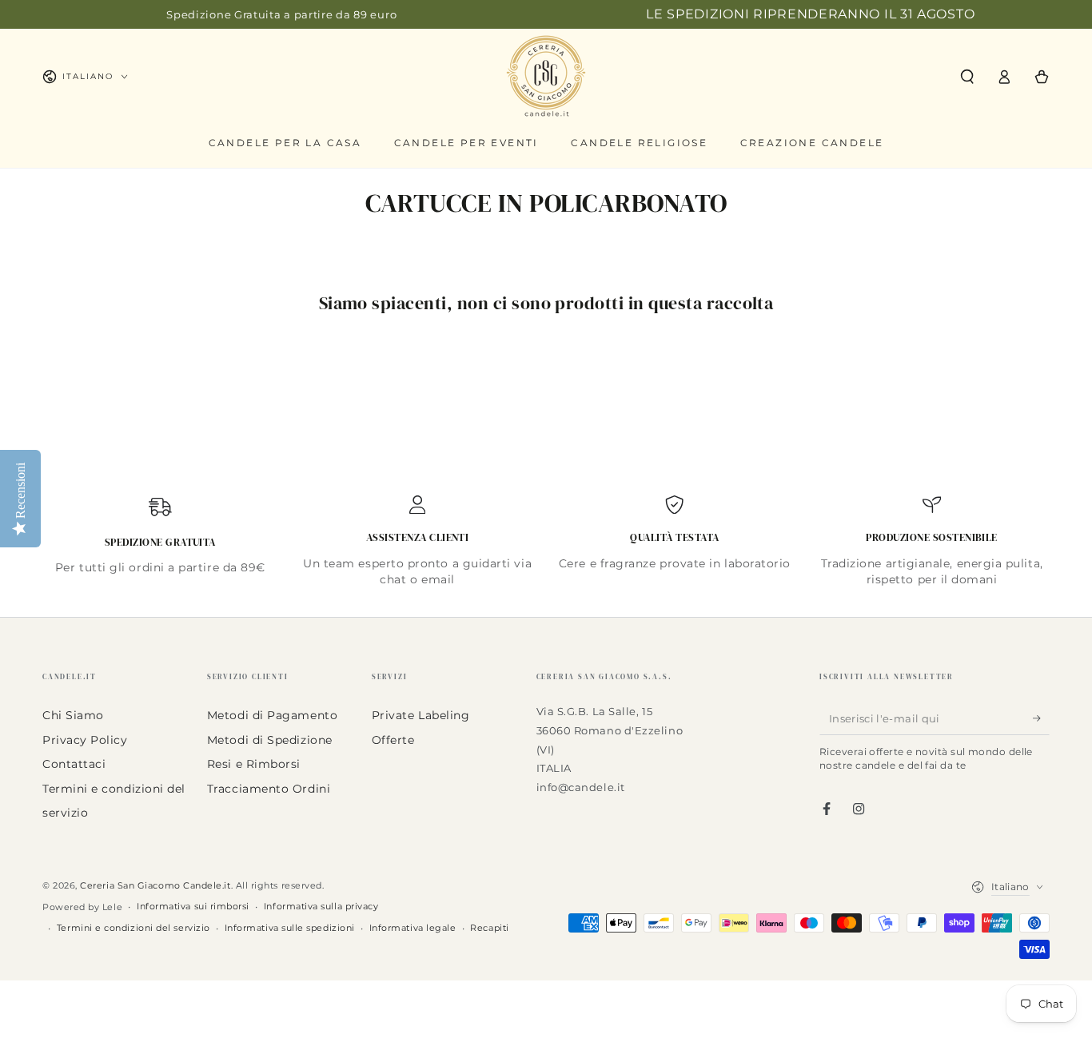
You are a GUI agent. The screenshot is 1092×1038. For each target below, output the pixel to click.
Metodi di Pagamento (272, 715)
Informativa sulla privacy (321, 906)
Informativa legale (412, 928)
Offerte (393, 740)
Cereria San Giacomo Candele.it (155, 886)
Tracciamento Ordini (268, 788)
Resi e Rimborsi (254, 764)
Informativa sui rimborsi (193, 906)
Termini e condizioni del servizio (133, 928)
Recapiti (489, 928)
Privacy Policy (85, 740)
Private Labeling (421, 715)
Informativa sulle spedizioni (290, 928)
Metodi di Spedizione (270, 740)
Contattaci (74, 764)
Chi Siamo (73, 715)
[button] (967, 77)
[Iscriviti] (1041, 718)
